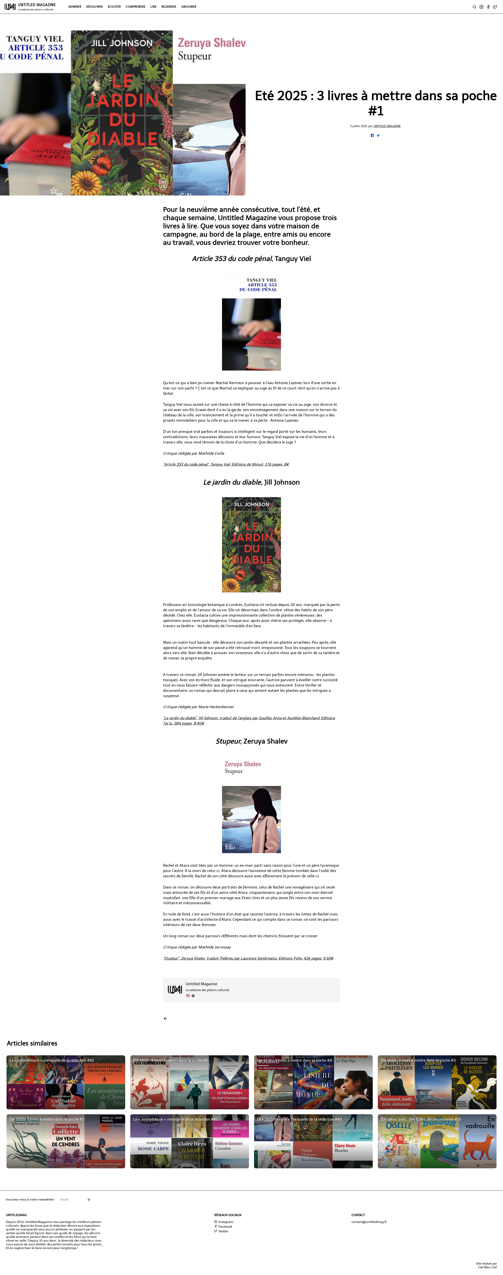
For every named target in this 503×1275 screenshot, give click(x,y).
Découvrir (94, 6)
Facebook (225, 1226)
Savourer (188, 6)
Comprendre (135, 6)
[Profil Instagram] (187, 996)
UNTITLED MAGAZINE (37, 7)
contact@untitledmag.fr (369, 1222)
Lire (153, 6)
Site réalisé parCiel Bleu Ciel (486, 1265)
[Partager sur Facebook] (373, 136)
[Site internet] (193, 996)
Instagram (225, 1222)
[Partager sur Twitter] (378, 136)
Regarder (169, 6)
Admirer (74, 6)
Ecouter (114, 6)
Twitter (223, 1231)
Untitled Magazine (387, 126)
